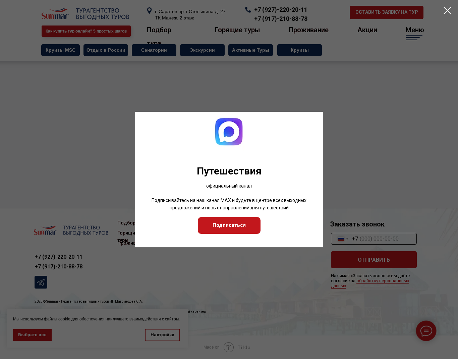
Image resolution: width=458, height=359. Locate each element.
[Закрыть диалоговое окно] (447, 10)
